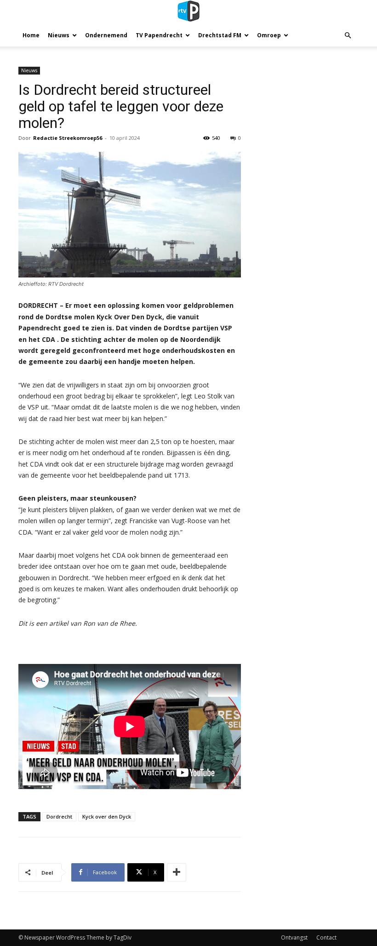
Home (31, 35)
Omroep (269, 35)
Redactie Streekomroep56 (67, 137)
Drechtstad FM (219, 35)
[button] (348, 35)
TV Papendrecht (159, 35)
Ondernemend (106, 35)
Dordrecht (59, 816)
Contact (326, 937)
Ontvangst (294, 937)
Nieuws (58, 35)
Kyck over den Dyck (106, 816)
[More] (176, 872)
